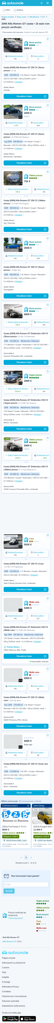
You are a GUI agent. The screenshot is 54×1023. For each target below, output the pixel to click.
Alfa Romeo (34, 17)
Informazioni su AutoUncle (13, 963)
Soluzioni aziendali (10, 1001)
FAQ (4, 972)
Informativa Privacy (10, 987)
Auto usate (21, 17)
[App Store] (27, 1018)
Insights (5, 977)
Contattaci (6, 991)
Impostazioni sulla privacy (13, 1006)
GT (43, 17)
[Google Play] (10, 1018)
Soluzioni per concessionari (14, 996)
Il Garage (6, 982)
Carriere (5, 968)
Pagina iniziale (8, 17)
